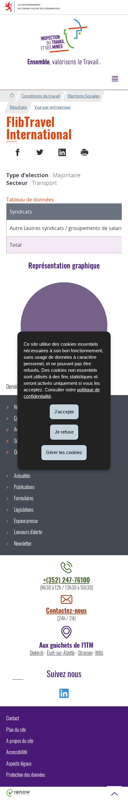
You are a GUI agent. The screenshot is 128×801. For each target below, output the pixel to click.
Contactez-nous (66, 610)
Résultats (18, 107)
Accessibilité (16, 752)
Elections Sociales (84, 96)
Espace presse (26, 520)
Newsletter (23, 543)
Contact (12, 718)
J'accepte (64, 411)
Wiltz (99, 652)
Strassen (85, 652)
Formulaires (24, 498)
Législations (24, 509)
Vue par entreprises (52, 107)
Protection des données (25, 774)
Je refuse (64, 431)
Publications (24, 487)
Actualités (22, 475)
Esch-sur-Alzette (61, 652)
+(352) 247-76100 (66, 579)
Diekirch (36, 652)
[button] (115, 78)
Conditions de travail (41, 96)
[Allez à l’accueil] (11, 96)
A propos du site (19, 741)
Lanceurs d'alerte (28, 532)
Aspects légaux (18, 763)
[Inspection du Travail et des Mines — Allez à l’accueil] (64, 36)
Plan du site (16, 729)
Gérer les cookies (64, 452)
